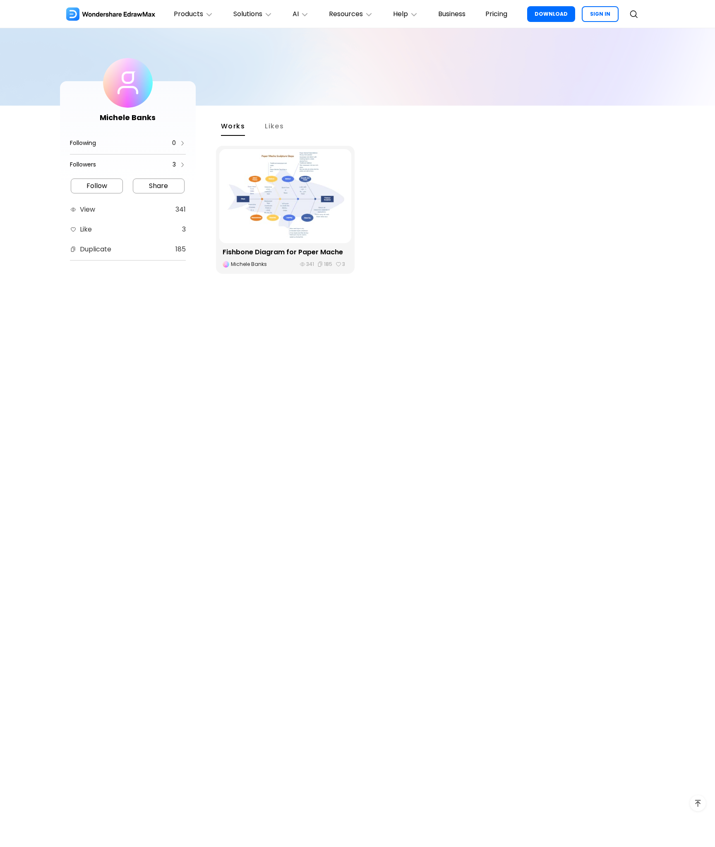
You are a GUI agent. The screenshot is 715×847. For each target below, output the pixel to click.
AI (296, 14)
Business (451, 14)
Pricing (496, 14)
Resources (346, 14)
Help (400, 14)
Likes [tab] (274, 126)
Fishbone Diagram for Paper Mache (283, 252)
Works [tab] (233, 126)
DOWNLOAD (551, 13)
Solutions (247, 14)
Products (188, 14)
